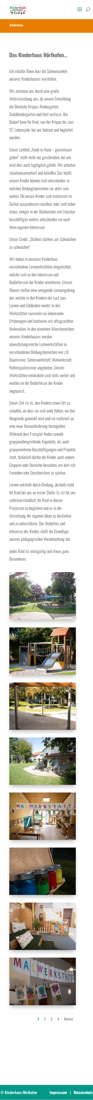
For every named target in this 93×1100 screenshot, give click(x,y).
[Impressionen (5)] (42, 838)
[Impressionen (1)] (42, 617)
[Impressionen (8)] (42, 1003)
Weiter (68, 1019)
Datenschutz (83, 1092)
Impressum (58, 1092)
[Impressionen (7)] (42, 948)
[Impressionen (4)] (42, 783)
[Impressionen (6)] (42, 893)
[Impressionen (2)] (42, 673)
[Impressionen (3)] (42, 728)
